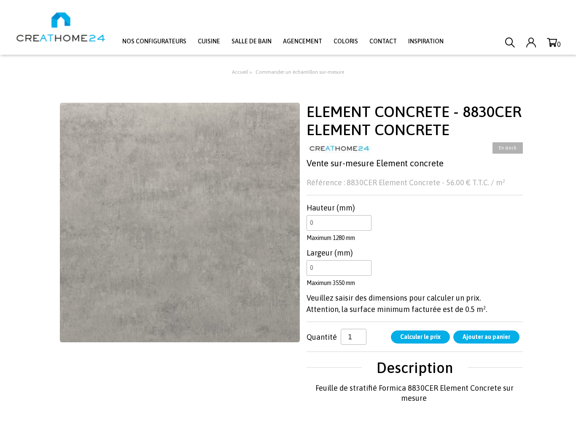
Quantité (322, 337)
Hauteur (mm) (331, 207)
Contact (383, 41)
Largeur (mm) (330, 252)
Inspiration (426, 41)
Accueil (240, 72)
